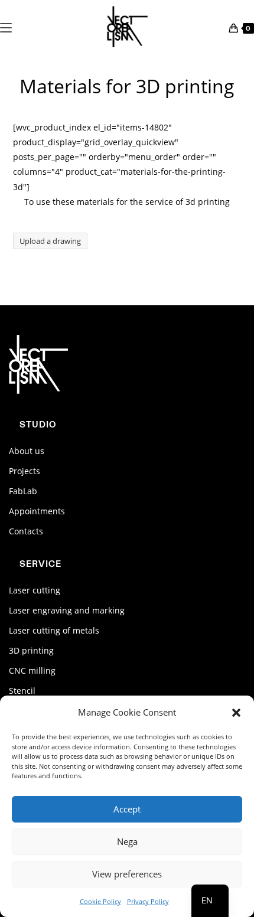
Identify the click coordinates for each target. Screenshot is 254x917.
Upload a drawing (50, 241)
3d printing (207, 201)
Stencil (22, 690)
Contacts (26, 531)
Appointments (37, 511)
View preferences (127, 874)
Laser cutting (34, 590)
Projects (24, 471)
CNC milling (32, 670)
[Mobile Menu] (6, 26)
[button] (236, 713)
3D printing (31, 650)
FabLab (23, 491)
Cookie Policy (100, 901)
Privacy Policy (148, 901)
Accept (127, 809)
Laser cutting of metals (54, 630)
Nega (127, 841)
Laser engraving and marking (67, 610)
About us (26, 450)
